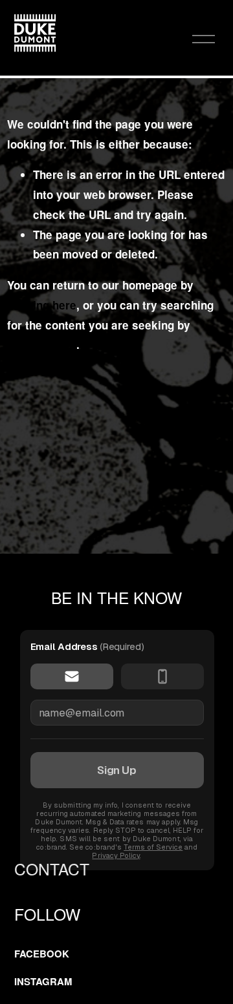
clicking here (41, 305)
